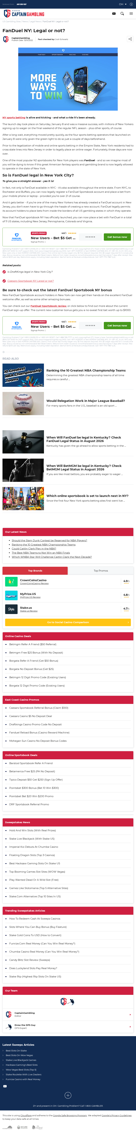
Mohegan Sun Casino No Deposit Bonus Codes (38, 740)
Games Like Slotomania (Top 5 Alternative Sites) (38, 888)
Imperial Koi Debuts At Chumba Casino (33, 846)
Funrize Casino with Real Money (23, 1079)
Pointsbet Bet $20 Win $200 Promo (31, 796)
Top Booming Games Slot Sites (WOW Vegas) (37, 871)
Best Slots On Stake (16, 1050)
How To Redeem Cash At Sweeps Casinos (34, 918)
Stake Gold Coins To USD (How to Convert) (35, 935)
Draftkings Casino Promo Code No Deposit (35, 724)
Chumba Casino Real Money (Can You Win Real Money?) (44, 951)
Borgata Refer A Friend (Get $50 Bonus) (33, 660)
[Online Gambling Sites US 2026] (24, 13)
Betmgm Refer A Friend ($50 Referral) (32, 644)
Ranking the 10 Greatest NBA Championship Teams (86, 370)
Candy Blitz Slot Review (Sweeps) (29, 959)
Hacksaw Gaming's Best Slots (21, 1065)
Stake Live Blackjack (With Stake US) (32, 838)
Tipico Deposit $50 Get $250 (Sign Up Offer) (36, 779)
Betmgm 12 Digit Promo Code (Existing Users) (37, 677)
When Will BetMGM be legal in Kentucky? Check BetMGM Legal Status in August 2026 (84, 467)
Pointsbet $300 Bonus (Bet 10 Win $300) (34, 788)
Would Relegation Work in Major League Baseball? (85, 401)
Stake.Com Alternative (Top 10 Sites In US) (35, 896)
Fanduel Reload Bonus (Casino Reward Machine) (39, 732)
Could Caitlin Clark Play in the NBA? (34, 548)
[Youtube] (113, 13)
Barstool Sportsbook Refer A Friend (31, 763)
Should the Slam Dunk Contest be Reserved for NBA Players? (49, 540)
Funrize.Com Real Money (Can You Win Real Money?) (42, 943)
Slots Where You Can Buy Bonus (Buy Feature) (38, 926)
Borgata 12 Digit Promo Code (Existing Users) (37, 685)
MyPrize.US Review (30, 597)
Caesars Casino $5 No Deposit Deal (30, 716)
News (25, 21)
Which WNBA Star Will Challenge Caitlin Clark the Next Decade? (52, 556)
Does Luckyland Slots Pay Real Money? (33, 968)
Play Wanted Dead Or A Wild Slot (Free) (34, 879)
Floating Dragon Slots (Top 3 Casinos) (32, 855)
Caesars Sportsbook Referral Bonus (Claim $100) (38, 707)
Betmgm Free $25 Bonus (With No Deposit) (36, 652)
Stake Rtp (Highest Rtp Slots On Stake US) (35, 976)
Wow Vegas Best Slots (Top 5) (21, 1069)
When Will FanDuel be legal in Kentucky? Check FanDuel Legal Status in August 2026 (83, 439)
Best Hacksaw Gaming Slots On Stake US (34, 863)
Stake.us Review (28, 611)
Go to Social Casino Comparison (68, 622)
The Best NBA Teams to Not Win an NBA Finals (41, 552)
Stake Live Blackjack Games (21, 1060)
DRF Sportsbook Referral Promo (29, 804)
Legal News (35, 21)
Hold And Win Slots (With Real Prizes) (32, 830)
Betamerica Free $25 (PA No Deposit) (32, 771)
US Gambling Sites (11, 21)
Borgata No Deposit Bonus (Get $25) (31, 669)
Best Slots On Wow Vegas (19, 1055)
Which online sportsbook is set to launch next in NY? (87, 496)
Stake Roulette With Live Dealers (23, 1074)
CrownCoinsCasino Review (34, 583)
